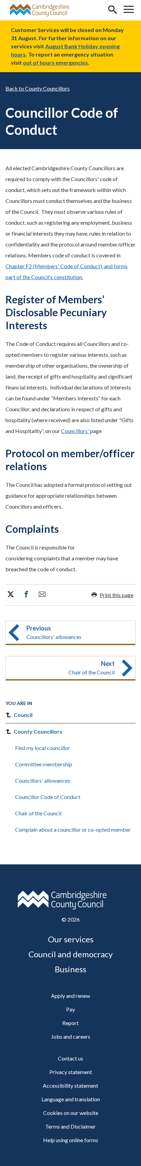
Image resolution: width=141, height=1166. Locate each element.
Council (23, 715)
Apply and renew (70, 995)
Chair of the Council (38, 813)
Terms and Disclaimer (70, 1126)
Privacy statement (70, 1072)
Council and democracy (70, 954)
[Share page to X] (10, 594)
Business (70, 969)
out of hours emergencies (55, 62)
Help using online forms (70, 1140)
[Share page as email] (42, 594)
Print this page (116, 595)
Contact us (70, 1058)
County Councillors (47, 88)
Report (70, 1023)
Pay (70, 1009)
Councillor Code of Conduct (47, 797)
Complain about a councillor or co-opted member (73, 829)
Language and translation (70, 1099)
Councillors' (75, 431)
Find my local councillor (42, 748)
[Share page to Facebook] (26, 594)
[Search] (112, 10)
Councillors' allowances (42, 780)
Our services (70, 939)
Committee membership (43, 764)
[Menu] (129, 10)
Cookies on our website (70, 1112)
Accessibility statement (70, 1085)
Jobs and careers (70, 1036)
